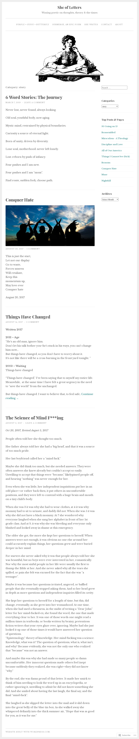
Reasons (106, 162)
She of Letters (69, 7)
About (119, 25)
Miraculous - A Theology (115, 138)
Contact (106, 25)
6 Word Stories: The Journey (34, 97)
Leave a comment (34, 102)
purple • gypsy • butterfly (32, 25)
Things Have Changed (28, 317)
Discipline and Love (112, 144)
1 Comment (33, 249)
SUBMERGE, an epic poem (66, 25)
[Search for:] (114, 87)
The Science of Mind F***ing (35, 418)
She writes (91, 25)
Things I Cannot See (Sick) (116, 156)
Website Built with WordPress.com (28, 732)
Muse (104, 174)
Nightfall (106, 180)
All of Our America (112, 150)
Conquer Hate (21, 200)
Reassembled (108, 132)
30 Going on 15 (110, 126)
